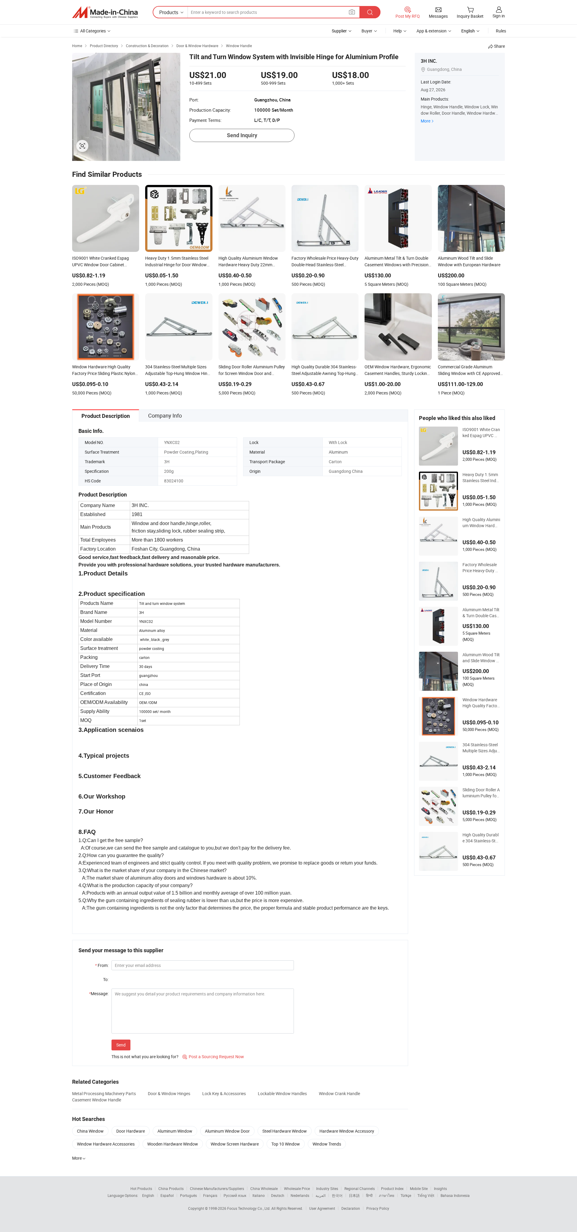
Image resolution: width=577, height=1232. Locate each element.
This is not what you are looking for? (145, 1056)
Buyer (367, 31)
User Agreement (322, 1208)
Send (121, 1045)
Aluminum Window (174, 1131)
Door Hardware (130, 1131)
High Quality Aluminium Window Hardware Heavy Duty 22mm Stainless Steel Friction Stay (481, 523)
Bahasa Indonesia (455, 1195)
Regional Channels (359, 1188)
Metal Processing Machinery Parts (104, 1093)
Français (210, 1195)
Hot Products (141, 1188)
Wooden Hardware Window (172, 1144)
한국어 (337, 1195)
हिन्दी (369, 1195)
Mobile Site (419, 1188)
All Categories (93, 31)
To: (105, 979)
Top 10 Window (285, 1144)
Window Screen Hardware (235, 1144)
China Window (90, 1131)
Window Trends (327, 1144)
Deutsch (277, 1195)
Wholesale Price (297, 1188)
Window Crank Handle (339, 1093)
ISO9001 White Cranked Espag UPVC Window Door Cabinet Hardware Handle (481, 433)
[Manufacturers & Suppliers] (105, 12)
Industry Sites (327, 1188)
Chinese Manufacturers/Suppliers (217, 1188)
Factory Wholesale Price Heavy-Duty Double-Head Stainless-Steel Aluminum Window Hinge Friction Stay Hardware (481, 568)
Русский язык (235, 1195)
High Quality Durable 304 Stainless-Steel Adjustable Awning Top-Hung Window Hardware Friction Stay (481, 838)
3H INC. (429, 61)
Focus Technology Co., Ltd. (249, 1208)
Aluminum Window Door (227, 1131)
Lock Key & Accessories (224, 1093)
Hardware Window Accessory (346, 1131)
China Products (171, 1188)
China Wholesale (264, 1188)
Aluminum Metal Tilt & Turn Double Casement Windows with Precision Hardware (481, 613)
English (148, 1195)
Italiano (258, 1195)
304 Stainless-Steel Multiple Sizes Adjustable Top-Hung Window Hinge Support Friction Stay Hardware (481, 748)
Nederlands (300, 1195)
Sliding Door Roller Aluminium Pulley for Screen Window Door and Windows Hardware (481, 793)
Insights (440, 1188)
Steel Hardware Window (284, 1131)
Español (167, 1195)
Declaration (350, 1208)
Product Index (392, 1188)
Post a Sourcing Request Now (213, 1056)
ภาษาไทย (386, 1195)
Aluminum (338, 452)
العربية (320, 1195)
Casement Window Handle (96, 1100)
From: (101, 965)
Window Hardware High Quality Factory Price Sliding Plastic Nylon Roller (481, 703)
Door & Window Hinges (169, 1093)
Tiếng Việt (425, 1195)
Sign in (499, 16)
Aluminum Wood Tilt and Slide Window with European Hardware (481, 658)
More (425, 121)
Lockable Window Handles (282, 1093)
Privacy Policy (377, 1208)
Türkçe (406, 1195)
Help (397, 31)
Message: (98, 993)
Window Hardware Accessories (106, 1144)
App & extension (432, 31)
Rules (501, 31)
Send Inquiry (242, 135)
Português (188, 1195)
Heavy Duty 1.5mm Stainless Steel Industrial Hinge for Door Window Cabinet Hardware (481, 478)
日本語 (354, 1195)
